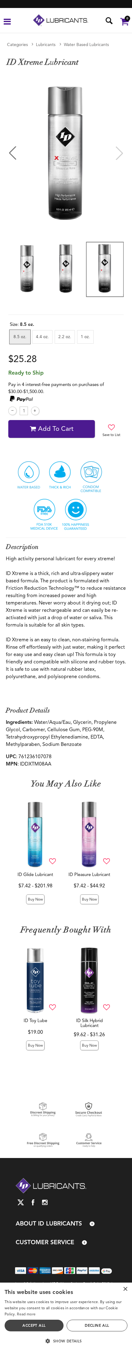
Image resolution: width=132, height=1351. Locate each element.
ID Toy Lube (35, 1020)
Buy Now (35, 899)
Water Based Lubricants (86, 44)
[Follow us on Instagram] (45, 1202)
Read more (26, 1314)
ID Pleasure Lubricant (89, 874)
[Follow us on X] (21, 1202)
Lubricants (46, 44)
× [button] (125, 1289)
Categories (17, 44)
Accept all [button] (33, 1325)
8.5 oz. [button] (20, 336)
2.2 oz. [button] (64, 336)
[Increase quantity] (35, 411)
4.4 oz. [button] (42, 336)
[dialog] (66, 1317)
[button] (7, 22)
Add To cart (55, 429)
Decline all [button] (97, 1325)
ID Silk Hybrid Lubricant (89, 1023)
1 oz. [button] (85, 336)
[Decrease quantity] (12, 411)
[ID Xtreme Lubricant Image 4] (66, 153)
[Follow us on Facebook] (33, 1202)
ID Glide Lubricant (35, 874)
